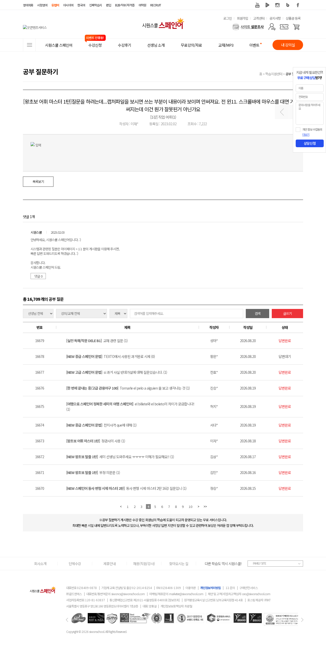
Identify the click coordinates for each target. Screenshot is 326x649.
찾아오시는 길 (178, 563)
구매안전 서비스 (248, 587)
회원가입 (242, 18)
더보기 (305, 134)
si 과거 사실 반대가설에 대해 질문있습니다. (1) (116, 372)
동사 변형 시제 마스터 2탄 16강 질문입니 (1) (126, 488)
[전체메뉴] (29, 45)
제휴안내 (109, 563)
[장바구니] (296, 27)
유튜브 (257, 5)
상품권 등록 (293, 18)
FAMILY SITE (259, 563)
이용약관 (190, 587)
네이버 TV (267, 5)
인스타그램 (278, 5)
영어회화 (28, 5)
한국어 (81, 5)
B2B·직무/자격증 (124, 5)
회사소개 (40, 563)
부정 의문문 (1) (93, 472)
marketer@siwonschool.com (186, 594)
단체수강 (75, 563)
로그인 (227, 18)
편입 (108, 5)
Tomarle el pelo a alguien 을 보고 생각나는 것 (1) (128, 388)
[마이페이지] (272, 27)
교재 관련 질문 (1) (97, 340)
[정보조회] (174, 600)
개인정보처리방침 (210, 587)
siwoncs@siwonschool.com (128, 594)
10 (190, 506)
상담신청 (310, 143)
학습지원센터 (273, 73)
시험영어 (42, 5)
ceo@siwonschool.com (256, 594)
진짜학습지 (95, 5)
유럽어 (55, 5)
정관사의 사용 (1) (95, 440)
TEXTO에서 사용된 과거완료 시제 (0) (110, 356)
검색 (257, 313)
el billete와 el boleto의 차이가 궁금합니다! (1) (130, 406)
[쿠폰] (284, 27)
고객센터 (258, 18)
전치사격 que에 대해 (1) (101, 425)
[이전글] (282, 112)
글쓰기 (287, 313)
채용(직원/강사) (144, 563)
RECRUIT (155, 5)
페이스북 (298, 5)
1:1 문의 (230, 587)
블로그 (288, 5)
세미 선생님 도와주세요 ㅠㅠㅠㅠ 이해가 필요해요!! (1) (120, 456)
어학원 (142, 5)
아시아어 (68, 5)
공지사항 (275, 18)
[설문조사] (248, 27)
